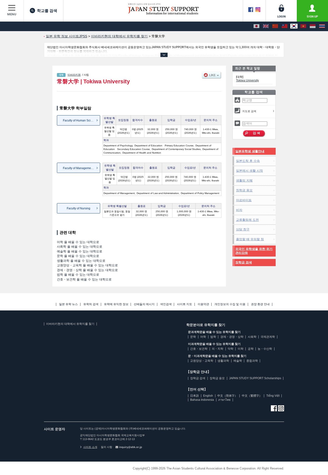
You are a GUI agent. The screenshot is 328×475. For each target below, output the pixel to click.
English (208, 395)
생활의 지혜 (244, 180)
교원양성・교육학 (201, 360)
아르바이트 (244, 200)
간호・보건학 (198, 348)
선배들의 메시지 (144, 304)
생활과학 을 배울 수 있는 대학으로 (81, 261)
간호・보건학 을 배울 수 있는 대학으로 (84, 279)
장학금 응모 (244, 190)
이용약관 (203, 304)
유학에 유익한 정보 (116, 304)
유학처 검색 (90, 304)
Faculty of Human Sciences (80, 120)
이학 (240, 348)
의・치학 (217, 348)
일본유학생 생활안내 (249, 151)
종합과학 (252, 360)
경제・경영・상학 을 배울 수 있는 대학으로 (87, 270)
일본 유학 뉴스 (68, 304)
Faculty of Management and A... (81, 168)
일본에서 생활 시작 (249, 170)
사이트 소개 (90, 447)
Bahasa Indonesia (202, 399)
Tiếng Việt (272, 395)
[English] (265, 26)
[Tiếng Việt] (303, 26)
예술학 (237, 360)
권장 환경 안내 (260, 304)
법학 (213, 336)
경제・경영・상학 (231, 336)
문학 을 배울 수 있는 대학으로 (78, 256)
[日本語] (256, 26)
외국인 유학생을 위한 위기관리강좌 (254, 251)
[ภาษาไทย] (322, 26)
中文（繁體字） (252, 395)
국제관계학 (268, 336)
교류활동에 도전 (247, 220)
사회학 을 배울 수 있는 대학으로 (79, 246)
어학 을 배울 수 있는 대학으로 (78, 242)
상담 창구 (242, 229)
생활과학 (223, 360)
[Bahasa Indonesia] (312, 26)
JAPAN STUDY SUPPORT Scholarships (255, 378)
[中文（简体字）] (275, 26)
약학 (230, 348)
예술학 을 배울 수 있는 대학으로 (79, 251)
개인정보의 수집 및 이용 (229, 304)
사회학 (252, 336)
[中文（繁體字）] (284, 26)
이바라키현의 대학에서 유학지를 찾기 (70, 324)
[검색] (254, 133)
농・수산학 (265, 348)
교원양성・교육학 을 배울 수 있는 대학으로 (87, 265)
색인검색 (166, 304)
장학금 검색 (243, 262)
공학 (251, 348)
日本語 (194, 395)
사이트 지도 (184, 304)
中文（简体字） (227, 395)
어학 (203, 336)
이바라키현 (74, 74)
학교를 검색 (47, 11)
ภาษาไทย (224, 399)
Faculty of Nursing (78, 208)
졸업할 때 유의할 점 (250, 239)
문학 (193, 336)
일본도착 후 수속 (248, 161)
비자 (239, 210)
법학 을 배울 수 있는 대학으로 (78, 274)
